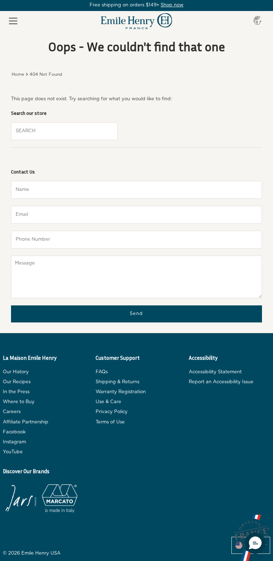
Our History (16, 372)
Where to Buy (18, 402)
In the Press (16, 392)
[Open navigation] (13, 21)
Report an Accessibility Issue (221, 382)
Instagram (14, 442)
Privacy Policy (112, 412)
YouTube (13, 452)
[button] (255, 543)
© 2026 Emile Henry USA (31, 553)
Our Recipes (17, 382)
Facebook (14, 432)
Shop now (172, 5)
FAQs (102, 372)
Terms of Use (110, 422)
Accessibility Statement (215, 372)
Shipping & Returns (117, 382)
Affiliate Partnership (25, 422)
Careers (12, 412)
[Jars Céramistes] (20, 500)
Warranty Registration (121, 392)
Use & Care (108, 402)
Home (18, 74)
